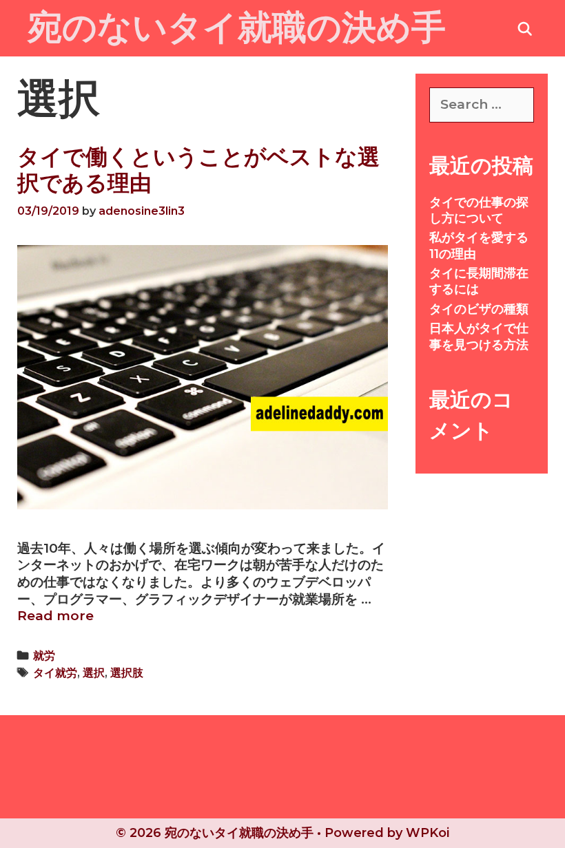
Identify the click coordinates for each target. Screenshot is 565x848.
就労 (44, 655)
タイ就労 (55, 672)
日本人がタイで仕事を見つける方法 (478, 336)
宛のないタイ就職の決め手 (237, 27)
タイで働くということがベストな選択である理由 (198, 169)
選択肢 (126, 672)
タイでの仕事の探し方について (478, 210)
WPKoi (427, 832)
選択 (94, 672)
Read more (55, 616)
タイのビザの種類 (478, 309)
